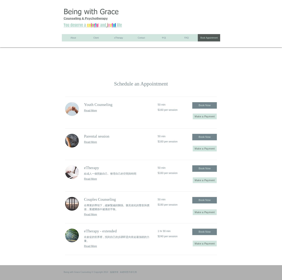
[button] (204, 105)
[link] (117, 104)
